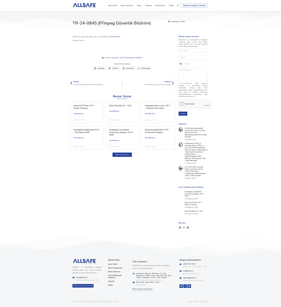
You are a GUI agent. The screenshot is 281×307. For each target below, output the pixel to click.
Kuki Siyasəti (204, 301)
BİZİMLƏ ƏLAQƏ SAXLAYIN (82, 286)
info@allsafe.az (188, 271)
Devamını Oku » (79, 114)
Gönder (183, 114)
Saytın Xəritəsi (193, 301)
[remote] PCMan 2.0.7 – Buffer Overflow (84, 106)
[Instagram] (184, 227)
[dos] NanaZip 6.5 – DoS (120, 105)
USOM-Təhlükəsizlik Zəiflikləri (130, 57)
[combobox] (181, 64)
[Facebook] (187, 227)
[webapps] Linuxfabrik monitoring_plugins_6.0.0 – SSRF (121, 132)
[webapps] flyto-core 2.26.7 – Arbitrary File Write (157, 106)
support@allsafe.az (189, 278)
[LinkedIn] (180, 227)
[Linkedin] (181, 286)
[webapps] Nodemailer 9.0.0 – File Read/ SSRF (86, 131)
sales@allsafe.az (81, 277)
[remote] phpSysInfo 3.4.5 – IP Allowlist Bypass (157, 131)
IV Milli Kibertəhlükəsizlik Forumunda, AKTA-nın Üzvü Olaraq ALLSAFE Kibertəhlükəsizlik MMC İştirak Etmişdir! (196, 132)
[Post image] (181, 129)
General (115, 57)
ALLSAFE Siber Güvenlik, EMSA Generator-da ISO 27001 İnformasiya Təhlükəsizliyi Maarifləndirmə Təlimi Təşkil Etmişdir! (195, 171)
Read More (114, 36)
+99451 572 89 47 (189, 264)
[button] (99, 68)
